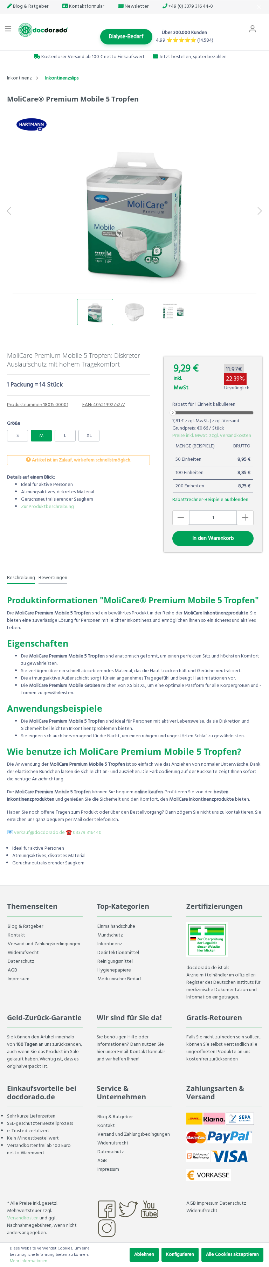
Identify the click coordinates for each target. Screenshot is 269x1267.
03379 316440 (87, 833)
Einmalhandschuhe (116, 927)
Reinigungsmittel (115, 962)
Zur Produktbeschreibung (47, 507)
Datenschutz (21, 962)
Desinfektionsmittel (118, 953)
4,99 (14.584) (184, 40)
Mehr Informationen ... (30, 1261)
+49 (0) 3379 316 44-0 (190, 6)
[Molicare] (31, 124)
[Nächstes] (260, 212)
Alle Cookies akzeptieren (232, 1255)
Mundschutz (110, 935)
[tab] (21, 577)
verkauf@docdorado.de (39, 833)
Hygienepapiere (114, 970)
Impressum (18, 979)
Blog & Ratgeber (30, 6)
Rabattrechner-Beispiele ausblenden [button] (210, 499)
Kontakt (16, 935)
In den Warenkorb (213, 538)
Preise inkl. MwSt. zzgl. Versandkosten (211, 436)
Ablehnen (144, 1255)
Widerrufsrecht (23, 953)
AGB (12, 970)
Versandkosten (23, 1218)
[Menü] (8, 29)
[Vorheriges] (9, 212)
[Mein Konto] (252, 29)
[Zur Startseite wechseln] (42, 30)
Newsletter (136, 6)
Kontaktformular (86, 6)
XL (89, 436)
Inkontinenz (109, 944)
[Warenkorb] (265, 25)
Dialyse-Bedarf (126, 36)
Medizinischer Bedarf (119, 979)
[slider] (173, 413)
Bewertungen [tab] (53, 578)
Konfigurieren (180, 1255)
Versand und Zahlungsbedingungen (44, 944)
